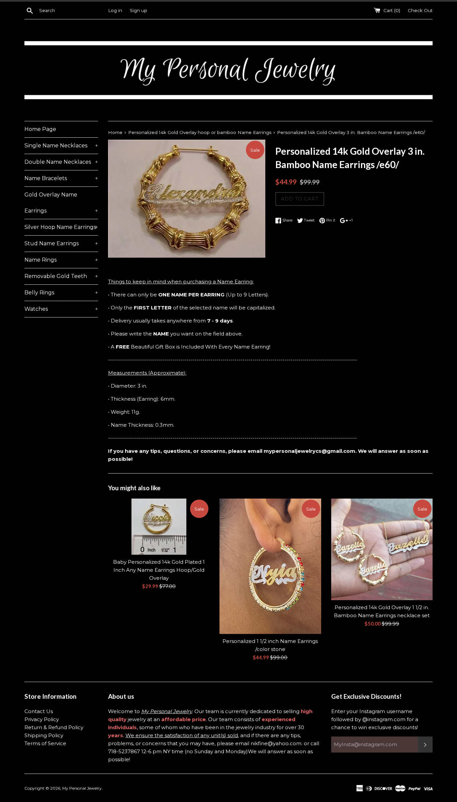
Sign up (138, 10)
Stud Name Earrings (61, 243)
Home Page (40, 129)
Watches (61, 309)
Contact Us (38, 711)
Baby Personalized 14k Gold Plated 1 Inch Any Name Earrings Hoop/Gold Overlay (159, 570)
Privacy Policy (41, 719)
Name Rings (61, 260)
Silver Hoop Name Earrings (61, 227)
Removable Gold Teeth (61, 276)
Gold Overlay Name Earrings (61, 202)
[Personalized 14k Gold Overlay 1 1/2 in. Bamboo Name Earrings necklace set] (382, 549)
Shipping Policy (43, 735)
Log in (115, 10)
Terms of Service (45, 743)
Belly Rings (61, 292)
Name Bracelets (61, 178)
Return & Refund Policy (53, 727)
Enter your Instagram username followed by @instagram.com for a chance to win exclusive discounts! (374, 719)
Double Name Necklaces (61, 162)
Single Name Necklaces (61, 145)
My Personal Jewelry (82, 788)
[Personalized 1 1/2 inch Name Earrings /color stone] (270, 566)
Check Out (420, 10)
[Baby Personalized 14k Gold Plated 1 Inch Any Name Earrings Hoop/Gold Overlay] (158, 527)
